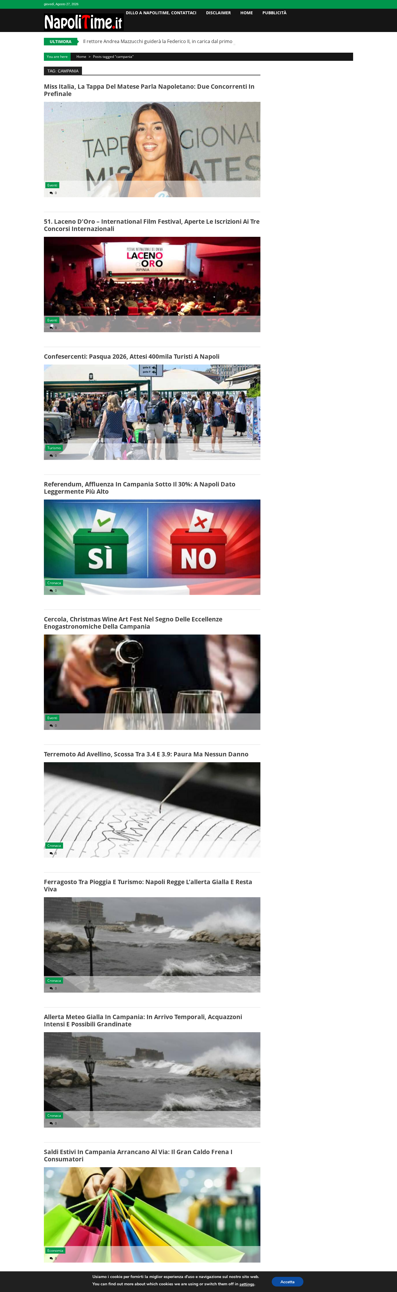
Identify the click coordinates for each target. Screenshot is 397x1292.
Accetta (287, 1282)
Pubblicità (274, 12)
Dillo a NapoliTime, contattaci (161, 12)
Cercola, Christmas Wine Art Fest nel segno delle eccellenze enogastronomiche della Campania (133, 622)
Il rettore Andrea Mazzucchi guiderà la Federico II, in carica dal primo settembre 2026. (176, 41)
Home (246, 12)
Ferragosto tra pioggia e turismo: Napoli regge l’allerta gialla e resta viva (148, 885)
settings (246, 1284)
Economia (55, 1250)
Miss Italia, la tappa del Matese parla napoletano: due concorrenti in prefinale (149, 90)
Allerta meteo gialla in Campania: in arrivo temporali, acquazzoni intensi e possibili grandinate (143, 1020)
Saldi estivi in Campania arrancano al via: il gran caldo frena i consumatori (138, 1155)
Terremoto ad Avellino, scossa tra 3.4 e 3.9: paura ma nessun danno (146, 754)
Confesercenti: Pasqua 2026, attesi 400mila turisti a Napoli (131, 356)
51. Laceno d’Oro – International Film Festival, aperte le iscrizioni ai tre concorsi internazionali (152, 225)
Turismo (54, 447)
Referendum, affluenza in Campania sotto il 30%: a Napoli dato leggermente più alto (139, 487)
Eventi (52, 185)
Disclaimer (218, 12)
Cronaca (54, 582)
